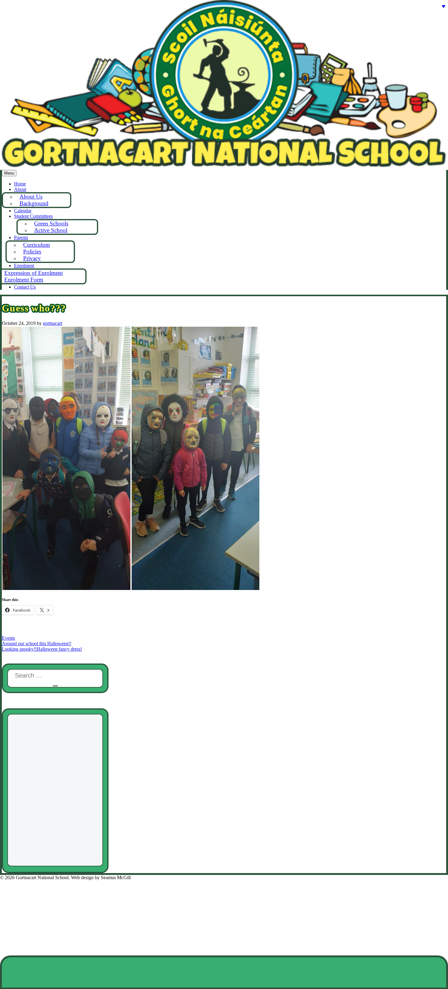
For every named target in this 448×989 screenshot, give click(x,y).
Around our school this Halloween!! (36, 643)
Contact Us (25, 287)
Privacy (32, 258)
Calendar (22, 210)
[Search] (55, 685)
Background (34, 203)
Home (20, 183)
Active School (50, 230)
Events (8, 638)
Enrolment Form (23, 279)
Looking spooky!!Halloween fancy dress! (42, 649)
